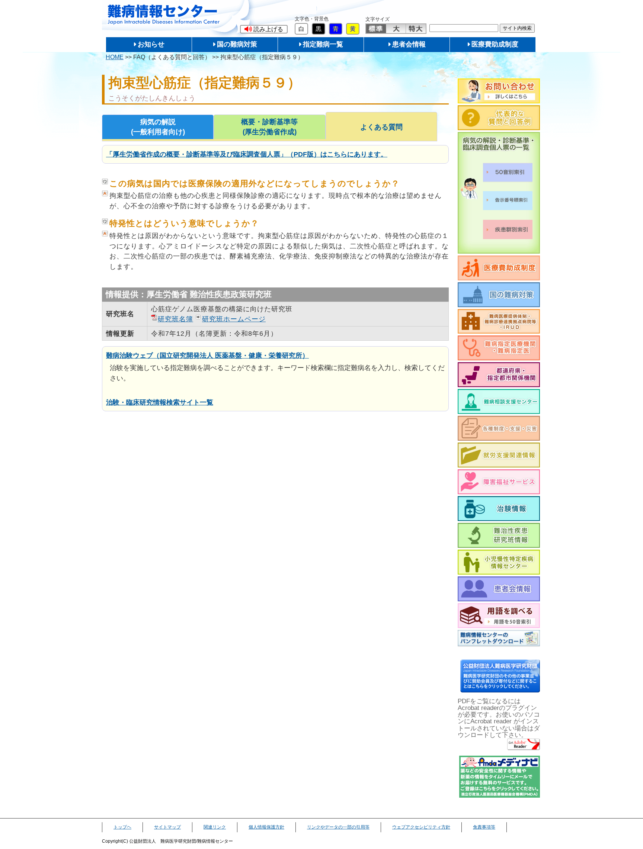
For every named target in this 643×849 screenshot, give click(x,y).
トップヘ (122, 827)
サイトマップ (167, 827)
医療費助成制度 (494, 44)
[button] (264, 29)
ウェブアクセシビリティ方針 (421, 827)
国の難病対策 (237, 44)
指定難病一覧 (323, 44)
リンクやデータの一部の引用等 (338, 827)
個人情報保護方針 (266, 827)
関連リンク (215, 827)
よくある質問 (381, 127)
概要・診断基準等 (269, 127)
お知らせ (151, 44)
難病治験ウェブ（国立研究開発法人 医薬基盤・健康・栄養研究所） (207, 355)
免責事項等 (484, 827)
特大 (416, 28)
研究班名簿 (175, 319)
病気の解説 (158, 127)
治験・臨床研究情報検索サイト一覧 (159, 402)
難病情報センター (164, 14)
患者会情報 (409, 44)
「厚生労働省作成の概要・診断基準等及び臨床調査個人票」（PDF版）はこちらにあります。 (246, 154)
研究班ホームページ (234, 319)
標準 (376, 28)
